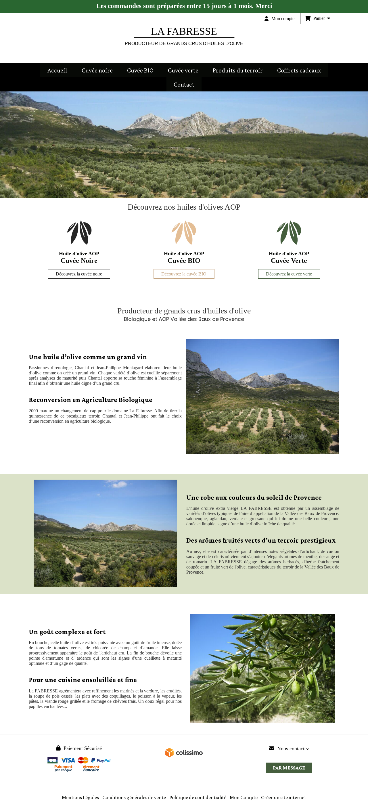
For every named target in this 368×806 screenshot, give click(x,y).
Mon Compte (244, 797)
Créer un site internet (283, 797)
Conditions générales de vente (134, 797)
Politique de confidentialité (197, 797)
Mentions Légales (80, 797)
